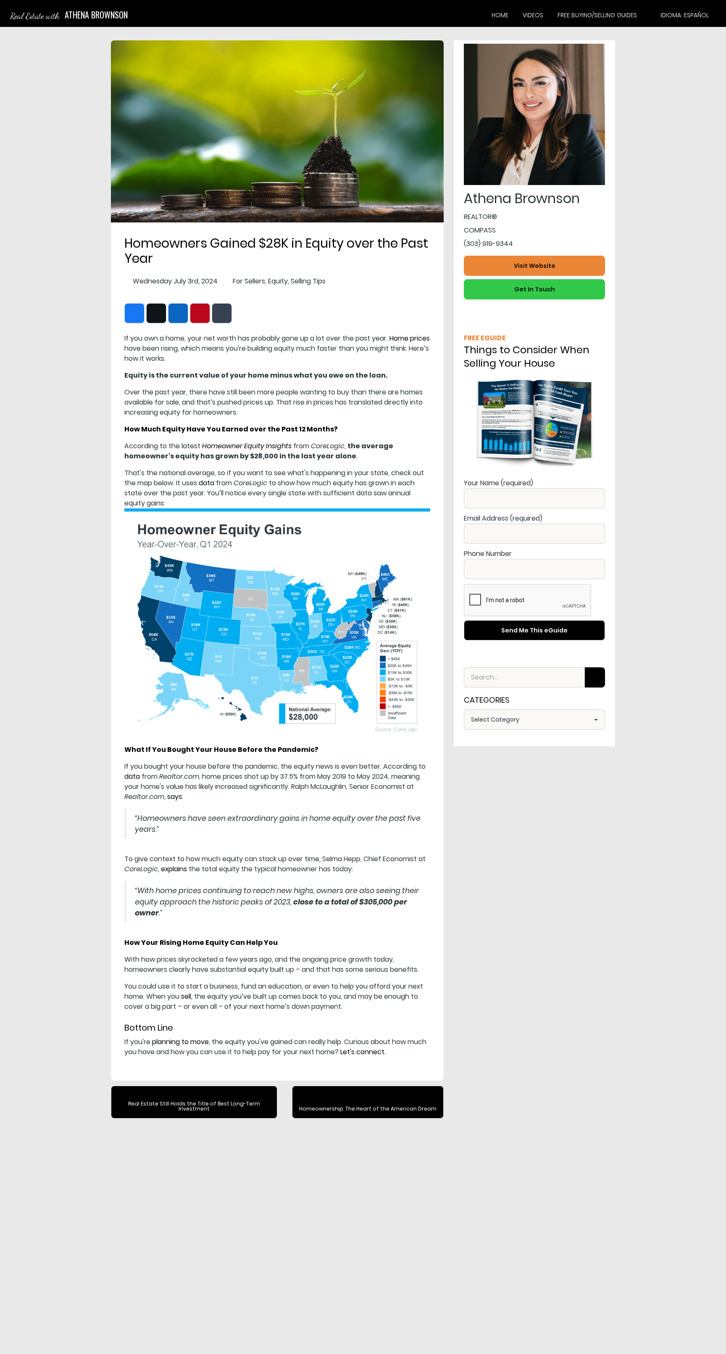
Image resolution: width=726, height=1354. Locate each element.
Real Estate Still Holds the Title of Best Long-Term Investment (194, 1106)
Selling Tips (308, 281)
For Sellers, (249, 281)
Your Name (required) (498, 483)
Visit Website (534, 266)
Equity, (278, 281)
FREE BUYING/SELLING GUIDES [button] (597, 15)
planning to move (180, 1042)
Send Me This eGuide (534, 630)
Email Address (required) (503, 518)
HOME (500, 15)
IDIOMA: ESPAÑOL (684, 15)
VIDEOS (533, 15)
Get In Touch (534, 289)
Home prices (409, 338)
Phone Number (488, 553)
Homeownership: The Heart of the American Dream (368, 1108)
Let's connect (362, 1052)
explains (174, 869)
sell (186, 996)
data (206, 483)
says (174, 796)
